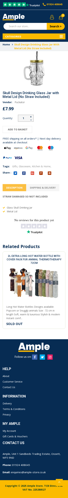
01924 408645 (55, 4)
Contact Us (9, 387)
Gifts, (15, 166)
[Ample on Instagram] (50, 357)
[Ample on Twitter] (42, 357)
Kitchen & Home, (41, 166)
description (14, 187)
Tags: (6, 166)
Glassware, (25, 166)
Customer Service (12, 381)
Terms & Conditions (14, 409)
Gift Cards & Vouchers (15, 436)
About (6, 376)
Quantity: (8, 118)
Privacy (7, 414)
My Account (9, 430)
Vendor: (7, 102)
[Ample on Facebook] (34, 357)
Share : (7, 172)
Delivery (7, 403)
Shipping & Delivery (43, 187)
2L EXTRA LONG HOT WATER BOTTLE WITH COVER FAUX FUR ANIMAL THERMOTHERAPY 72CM (34, 259)
